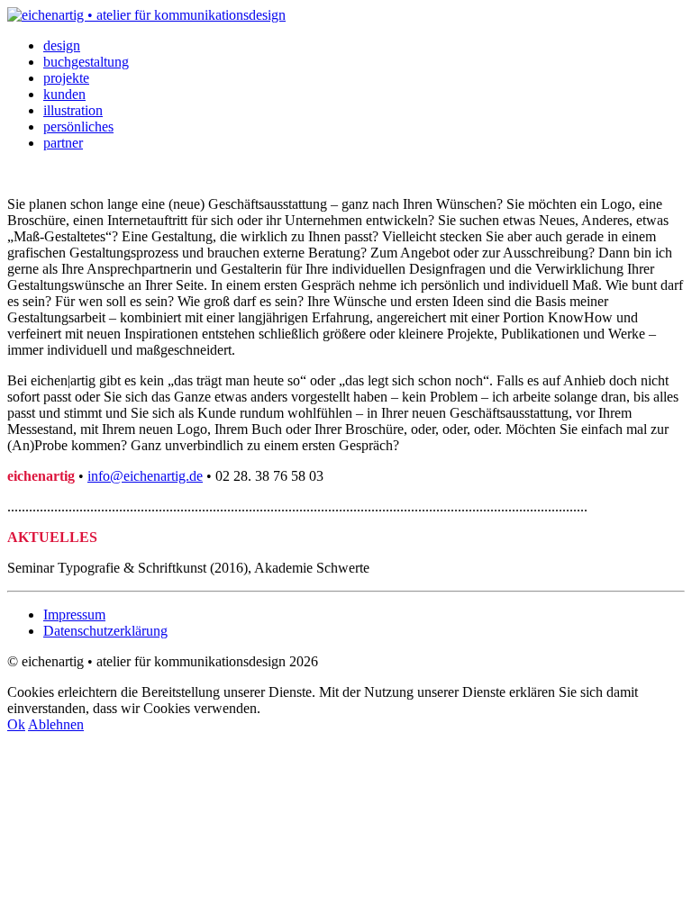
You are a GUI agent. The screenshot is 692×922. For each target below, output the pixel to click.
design (61, 45)
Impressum (74, 614)
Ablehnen (56, 724)
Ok (16, 724)
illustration (73, 110)
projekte (66, 78)
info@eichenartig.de (145, 476)
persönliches (78, 126)
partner (63, 142)
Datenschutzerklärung (105, 630)
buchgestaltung (86, 61)
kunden (64, 94)
